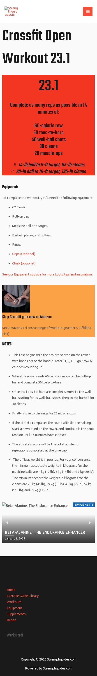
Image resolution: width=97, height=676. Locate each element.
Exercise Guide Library (23, 596)
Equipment (14, 608)
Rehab (11, 620)
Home (11, 590)
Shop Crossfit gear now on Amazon (27, 317)
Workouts (14, 602)
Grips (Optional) (24, 254)
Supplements (16, 614)
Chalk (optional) (23, 263)
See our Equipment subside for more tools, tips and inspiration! (47, 274)
